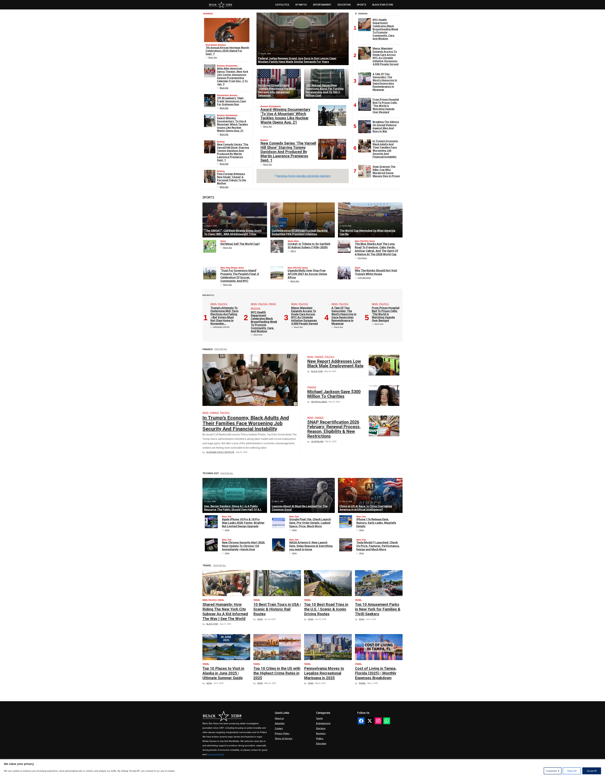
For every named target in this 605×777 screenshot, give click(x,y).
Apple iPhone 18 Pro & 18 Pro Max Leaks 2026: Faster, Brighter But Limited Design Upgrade (243, 523)
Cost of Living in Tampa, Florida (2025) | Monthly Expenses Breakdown (376, 673)
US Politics (282, 4)
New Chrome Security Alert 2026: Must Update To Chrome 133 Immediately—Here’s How (243, 546)
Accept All (591, 771)
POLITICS (364, 241)
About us (279, 718)
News (296, 241)
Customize (551, 771)
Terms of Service (283, 738)
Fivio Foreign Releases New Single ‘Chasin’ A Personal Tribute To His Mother (231, 178)
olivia (227, 530)
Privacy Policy (282, 733)
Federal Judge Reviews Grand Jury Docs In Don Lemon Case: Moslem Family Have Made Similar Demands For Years (297, 60)
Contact (279, 728)
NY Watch (301, 4)
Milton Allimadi (319, 402)
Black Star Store (382, 4)
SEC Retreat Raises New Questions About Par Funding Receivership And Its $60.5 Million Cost (325, 90)
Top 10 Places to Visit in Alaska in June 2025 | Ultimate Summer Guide (223, 673)
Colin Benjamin (364, 278)
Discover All (220, 349)
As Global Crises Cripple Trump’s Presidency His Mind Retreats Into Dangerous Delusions (277, 90)
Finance (214, 413)
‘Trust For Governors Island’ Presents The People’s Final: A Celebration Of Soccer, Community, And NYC (239, 276)
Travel (220, 600)
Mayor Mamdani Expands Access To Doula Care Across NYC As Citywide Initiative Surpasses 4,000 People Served (385, 56)
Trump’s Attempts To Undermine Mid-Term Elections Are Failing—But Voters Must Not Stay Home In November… (224, 315)
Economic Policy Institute (220, 452)
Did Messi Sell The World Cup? (240, 244)
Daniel (362, 683)
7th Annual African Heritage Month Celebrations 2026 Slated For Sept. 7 (227, 50)
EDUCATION (344, 4)
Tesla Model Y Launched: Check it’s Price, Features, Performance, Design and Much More (378, 546)
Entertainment (322, 4)
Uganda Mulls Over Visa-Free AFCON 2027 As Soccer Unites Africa (307, 274)
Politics (319, 738)
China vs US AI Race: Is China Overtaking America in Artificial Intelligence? (366, 508)
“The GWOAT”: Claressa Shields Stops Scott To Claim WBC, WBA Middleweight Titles (233, 232)
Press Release (211, 45)
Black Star (212, 57)
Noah (260, 619)
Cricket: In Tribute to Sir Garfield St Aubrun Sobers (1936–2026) (309, 245)
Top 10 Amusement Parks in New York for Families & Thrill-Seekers (377, 609)
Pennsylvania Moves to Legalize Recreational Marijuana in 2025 (324, 673)
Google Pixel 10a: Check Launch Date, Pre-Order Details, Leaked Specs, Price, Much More (310, 523)
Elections (321, 728)
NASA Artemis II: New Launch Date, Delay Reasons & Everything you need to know (311, 546)
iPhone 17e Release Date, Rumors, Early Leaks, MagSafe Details (376, 523)
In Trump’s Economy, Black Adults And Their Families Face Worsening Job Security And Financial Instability (385, 148)
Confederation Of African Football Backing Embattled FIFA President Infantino (300, 232)
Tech (229, 516)
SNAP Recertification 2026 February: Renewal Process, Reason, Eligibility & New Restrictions (334, 429)
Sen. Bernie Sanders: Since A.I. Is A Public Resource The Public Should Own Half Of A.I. (233, 508)
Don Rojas (362, 258)
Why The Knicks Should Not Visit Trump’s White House (376, 272)
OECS (293, 251)
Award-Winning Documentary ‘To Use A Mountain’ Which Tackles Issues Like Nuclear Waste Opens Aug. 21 (232, 124)
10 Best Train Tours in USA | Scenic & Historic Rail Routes (277, 609)
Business (222, 45)
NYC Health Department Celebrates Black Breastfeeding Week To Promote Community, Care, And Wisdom (385, 29)
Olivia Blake (317, 441)
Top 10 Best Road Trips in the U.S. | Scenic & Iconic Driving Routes (326, 609)
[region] (302, 768)
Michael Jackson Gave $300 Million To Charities (334, 394)
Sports (361, 4)
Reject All (571, 771)
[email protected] (215, 754)
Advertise (280, 723)
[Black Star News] (220, 4)
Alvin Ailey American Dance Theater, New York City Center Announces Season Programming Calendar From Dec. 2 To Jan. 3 (232, 76)
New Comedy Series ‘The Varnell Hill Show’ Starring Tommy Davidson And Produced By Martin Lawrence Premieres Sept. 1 (233, 152)
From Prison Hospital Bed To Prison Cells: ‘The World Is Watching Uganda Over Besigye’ (386, 106)
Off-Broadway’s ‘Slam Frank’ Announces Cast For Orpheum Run (231, 101)
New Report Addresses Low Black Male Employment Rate (335, 364)
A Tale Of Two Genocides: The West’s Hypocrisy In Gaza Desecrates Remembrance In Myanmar (385, 81)
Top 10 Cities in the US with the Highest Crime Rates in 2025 (276, 673)
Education (321, 743)
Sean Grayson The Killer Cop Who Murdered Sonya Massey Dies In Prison (386, 171)
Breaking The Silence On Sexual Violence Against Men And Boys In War (386, 126)
